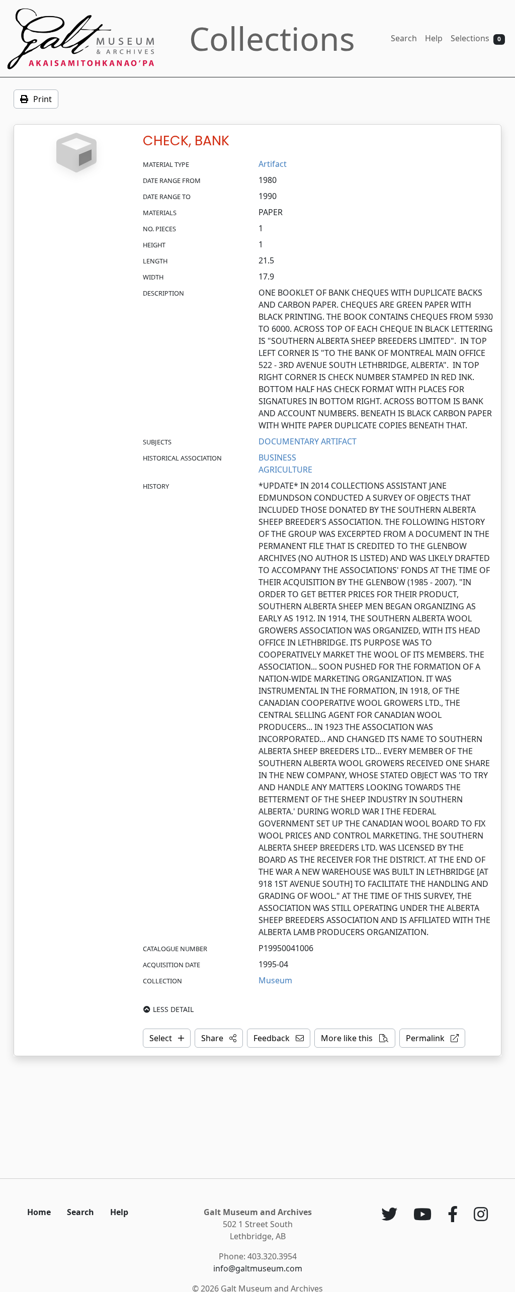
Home (39, 1212)
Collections (272, 38)
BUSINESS (277, 457)
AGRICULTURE (285, 469)
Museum (275, 980)
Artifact (273, 163)
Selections (476, 38)
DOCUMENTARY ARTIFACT (308, 441)
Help (434, 38)
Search (404, 38)
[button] (219, 1038)
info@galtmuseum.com (257, 1268)
